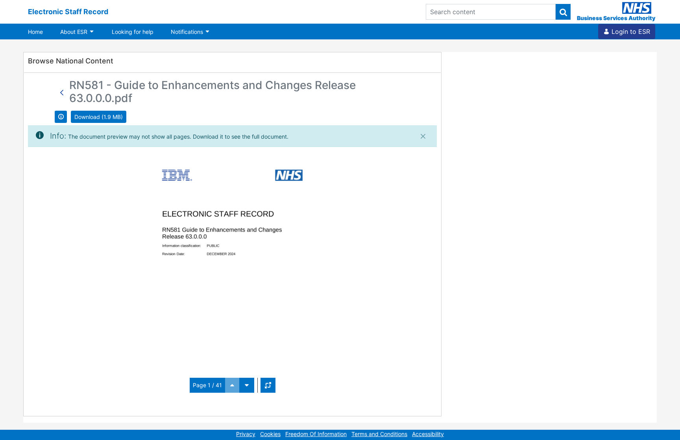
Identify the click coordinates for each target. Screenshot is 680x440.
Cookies (270, 434)
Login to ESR (630, 31)
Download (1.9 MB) (98, 116)
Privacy (245, 434)
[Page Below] (246, 385)
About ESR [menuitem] (74, 31)
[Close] (423, 136)
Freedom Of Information (316, 434)
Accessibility (428, 434)
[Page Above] (232, 385)
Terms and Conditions (379, 434)
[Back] (62, 92)
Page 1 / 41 (207, 385)
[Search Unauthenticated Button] (563, 12)
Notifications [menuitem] (188, 31)
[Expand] (268, 385)
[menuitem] (35, 31)
